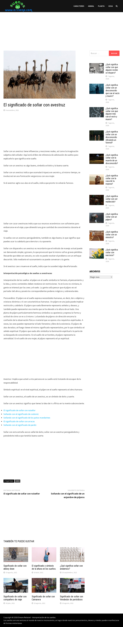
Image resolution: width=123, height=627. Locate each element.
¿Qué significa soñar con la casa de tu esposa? (112, 179)
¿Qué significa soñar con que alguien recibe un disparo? (112, 68)
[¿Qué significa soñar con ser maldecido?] (96, 196)
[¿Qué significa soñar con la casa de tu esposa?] (96, 176)
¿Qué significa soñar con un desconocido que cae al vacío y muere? (112, 90)
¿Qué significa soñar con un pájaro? (112, 217)
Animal (91, 6)
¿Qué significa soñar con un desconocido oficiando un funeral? (112, 137)
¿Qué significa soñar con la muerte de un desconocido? (112, 159)
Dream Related (24, 617)
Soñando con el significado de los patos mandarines (26, 417)
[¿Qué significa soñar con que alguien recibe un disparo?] (96, 64)
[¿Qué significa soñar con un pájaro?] (96, 214)
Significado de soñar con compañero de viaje (15, 598)
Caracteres (79, 6)
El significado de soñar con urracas (19, 421)
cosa (110, 6)
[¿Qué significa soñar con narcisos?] (96, 250)
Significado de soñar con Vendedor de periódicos (71, 598)
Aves (17, 481)
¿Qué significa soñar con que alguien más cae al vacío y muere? (112, 114)
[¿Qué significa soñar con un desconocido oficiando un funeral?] (96, 132)
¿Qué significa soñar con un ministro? (112, 235)
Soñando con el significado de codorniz (21, 414)
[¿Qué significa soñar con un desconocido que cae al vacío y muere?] (96, 85)
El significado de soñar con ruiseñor (19, 410)
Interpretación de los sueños (43, 617)
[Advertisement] (61, 29)
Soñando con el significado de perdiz (19, 425)
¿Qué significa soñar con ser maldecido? (112, 199)
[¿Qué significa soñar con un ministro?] (96, 232)
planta (101, 6)
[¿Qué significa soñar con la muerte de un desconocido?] (96, 155)
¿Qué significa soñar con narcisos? (112, 252)
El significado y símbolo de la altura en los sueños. (44, 567)
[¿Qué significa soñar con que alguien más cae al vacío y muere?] (96, 108)
